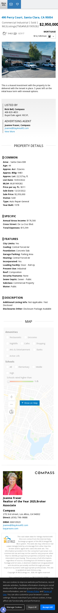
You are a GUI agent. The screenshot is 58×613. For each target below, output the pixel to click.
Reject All (32, 607)
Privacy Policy (33, 591)
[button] (3, 609)
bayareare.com (10, 528)
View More (10, 131)
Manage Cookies (14, 607)
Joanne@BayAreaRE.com (17, 128)
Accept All (48, 607)
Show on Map (31, 402)
